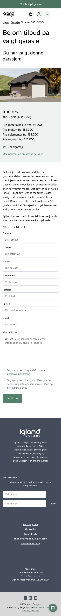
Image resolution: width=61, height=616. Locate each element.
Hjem (6, 22)
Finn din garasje (30, 524)
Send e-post (34, 576)
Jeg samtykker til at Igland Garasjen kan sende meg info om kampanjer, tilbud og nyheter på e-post (30, 384)
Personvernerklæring (31, 543)
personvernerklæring (18, 373)
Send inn (12, 398)
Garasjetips (30, 529)
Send (53, 503)
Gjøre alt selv (30, 534)
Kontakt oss (30, 569)
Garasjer (15, 22)
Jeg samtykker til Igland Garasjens (26, 372)
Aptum (29, 607)
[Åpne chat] (53, 608)
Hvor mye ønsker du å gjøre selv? (30, 538)
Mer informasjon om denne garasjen (23, 153)
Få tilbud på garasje (31, 4)
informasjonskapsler (30, 610)
